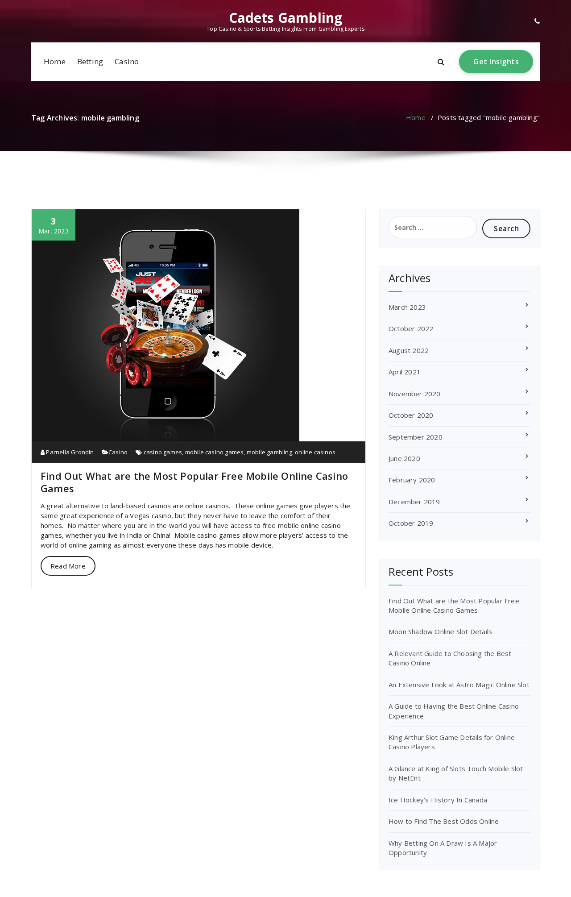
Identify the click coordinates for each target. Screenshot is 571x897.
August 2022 (409, 350)
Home (55, 61)
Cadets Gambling (286, 18)
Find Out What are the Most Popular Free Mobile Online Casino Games (194, 482)
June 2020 (404, 458)
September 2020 (416, 436)
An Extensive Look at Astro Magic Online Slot (459, 684)
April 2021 (405, 371)
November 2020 (415, 393)
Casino (127, 61)
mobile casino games (214, 452)
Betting (90, 61)
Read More (68, 565)
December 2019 (414, 501)
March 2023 (407, 307)
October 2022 (411, 328)
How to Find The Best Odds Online (444, 821)
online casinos (315, 452)
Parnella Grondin (69, 452)
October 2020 (411, 415)
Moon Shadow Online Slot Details (440, 631)
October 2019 (411, 523)
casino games (163, 452)
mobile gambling (269, 452)
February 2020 (412, 479)
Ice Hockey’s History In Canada (438, 799)
